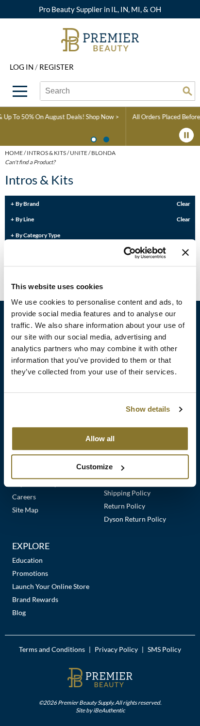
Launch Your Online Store (50, 586)
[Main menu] (19, 91)
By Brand (27, 203)
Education (27, 560)
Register (56, 66)
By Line (25, 219)
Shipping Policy (127, 493)
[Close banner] (185, 252)
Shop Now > (50, 117)
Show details (148, 409)
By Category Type (38, 235)
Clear (183, 203)
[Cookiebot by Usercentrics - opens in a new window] (125, 253)
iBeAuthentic (109, 710)
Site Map (25, 510)
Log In (22, 66)
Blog (19, 612)
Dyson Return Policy (135, 519)
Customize (94, 467)
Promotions (30, 573)
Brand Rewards (35, 599)
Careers (24, 497)
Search (187, 91)
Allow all (100, 438)
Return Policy (124, 506)
